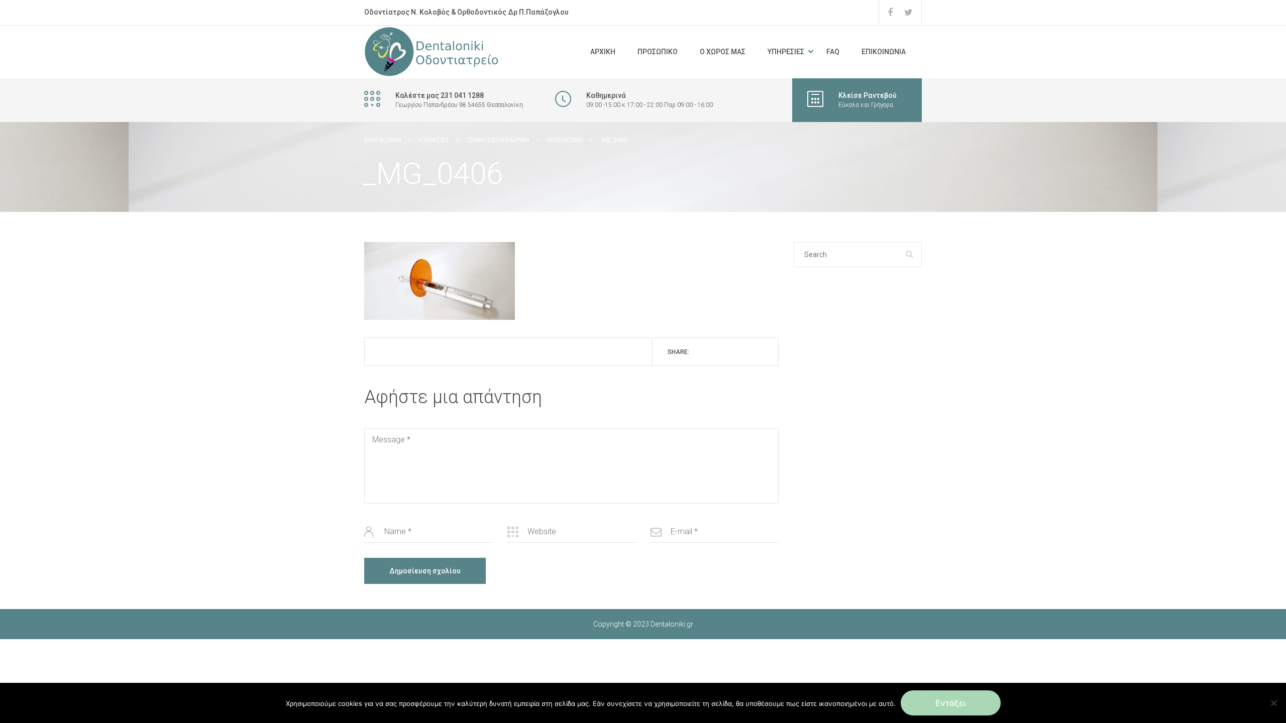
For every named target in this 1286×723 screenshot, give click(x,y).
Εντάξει (950, 703)
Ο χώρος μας (722, 52)
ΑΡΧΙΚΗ (602, 52)
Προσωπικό (657, 52)
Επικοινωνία (884, 52)
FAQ (832, 52)
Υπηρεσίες (786, 52)
